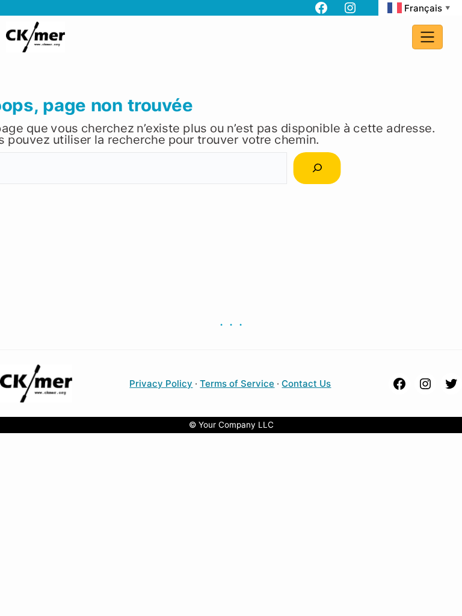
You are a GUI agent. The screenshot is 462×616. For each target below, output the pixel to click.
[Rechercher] (317, 168)
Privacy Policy (160, 383)
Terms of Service (237, 383)
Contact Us (306, 383)
